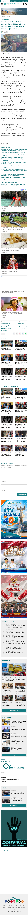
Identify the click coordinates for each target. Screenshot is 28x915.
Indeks (3, 905)
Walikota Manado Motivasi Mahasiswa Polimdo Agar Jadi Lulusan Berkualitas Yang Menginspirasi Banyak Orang (13, 154)
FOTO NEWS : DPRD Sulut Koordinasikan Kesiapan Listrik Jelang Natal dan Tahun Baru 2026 (20, 692)
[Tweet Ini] (17, 334)
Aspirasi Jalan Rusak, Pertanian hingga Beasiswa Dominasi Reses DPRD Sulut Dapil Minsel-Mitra (18, 792)
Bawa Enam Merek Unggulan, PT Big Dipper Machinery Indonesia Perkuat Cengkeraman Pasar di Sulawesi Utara (18, 721)
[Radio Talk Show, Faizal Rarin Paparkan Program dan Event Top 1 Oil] (21, 357)
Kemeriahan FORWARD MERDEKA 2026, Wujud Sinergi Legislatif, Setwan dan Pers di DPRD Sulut (15, 626)
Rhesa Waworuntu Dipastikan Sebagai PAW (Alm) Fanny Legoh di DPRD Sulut (21, 325)
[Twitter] (8, 901)
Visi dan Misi (10, 905)
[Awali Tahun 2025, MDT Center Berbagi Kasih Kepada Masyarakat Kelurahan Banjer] (7, 434)
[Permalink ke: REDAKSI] (2, 31)
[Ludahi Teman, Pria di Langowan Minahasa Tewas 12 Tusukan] (7, 371)
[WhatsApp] (17, 901)
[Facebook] (6, 901)
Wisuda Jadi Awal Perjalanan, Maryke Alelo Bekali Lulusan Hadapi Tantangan (15, 642)
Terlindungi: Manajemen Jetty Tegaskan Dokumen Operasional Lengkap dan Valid (15, 637)
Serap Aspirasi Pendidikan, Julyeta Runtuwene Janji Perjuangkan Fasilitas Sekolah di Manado (14, 150)
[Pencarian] (26, 4)
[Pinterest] (11, 901)
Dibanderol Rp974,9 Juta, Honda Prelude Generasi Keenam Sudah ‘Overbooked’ (18, 749)
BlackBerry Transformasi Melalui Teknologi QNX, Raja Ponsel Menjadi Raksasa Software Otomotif (18, 735)
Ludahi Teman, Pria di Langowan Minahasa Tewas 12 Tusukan (13, 166)
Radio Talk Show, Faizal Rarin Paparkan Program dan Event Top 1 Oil (13, 163)
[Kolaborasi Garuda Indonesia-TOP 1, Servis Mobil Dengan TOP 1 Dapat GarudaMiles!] (6, 729)
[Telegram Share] (23, 334)
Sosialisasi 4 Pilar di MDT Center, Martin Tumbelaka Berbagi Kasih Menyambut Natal (14, 181)
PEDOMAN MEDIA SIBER (7, 775)
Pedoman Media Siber (20, 905)
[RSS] (22, 901)
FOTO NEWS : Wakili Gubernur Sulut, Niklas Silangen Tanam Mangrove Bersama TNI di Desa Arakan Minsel (7, 704)
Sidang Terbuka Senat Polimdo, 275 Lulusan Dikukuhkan (14, 653)
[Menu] (2, 4)
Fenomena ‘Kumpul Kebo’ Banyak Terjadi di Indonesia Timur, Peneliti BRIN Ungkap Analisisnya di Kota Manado (18, 742)
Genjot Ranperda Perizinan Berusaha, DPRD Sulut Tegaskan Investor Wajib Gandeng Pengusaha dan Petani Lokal (17, 799)
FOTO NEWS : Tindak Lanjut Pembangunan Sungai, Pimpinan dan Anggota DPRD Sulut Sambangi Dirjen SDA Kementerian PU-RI (20, 704)
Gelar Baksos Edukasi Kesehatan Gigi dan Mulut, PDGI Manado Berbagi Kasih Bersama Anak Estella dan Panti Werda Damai (14, 171)
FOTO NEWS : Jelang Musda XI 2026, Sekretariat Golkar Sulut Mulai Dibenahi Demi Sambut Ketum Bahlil (13, 679)
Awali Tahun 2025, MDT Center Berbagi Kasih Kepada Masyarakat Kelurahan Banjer (12, 174)
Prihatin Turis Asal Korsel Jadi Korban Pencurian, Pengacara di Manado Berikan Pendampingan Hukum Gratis (13, 159)
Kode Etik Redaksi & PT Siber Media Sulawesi (14, 907)
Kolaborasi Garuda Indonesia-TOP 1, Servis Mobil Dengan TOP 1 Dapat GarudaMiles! (18, 728)
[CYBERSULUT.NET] (11, 4)
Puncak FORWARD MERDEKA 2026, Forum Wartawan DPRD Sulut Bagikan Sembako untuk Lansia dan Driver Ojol (15, 631)
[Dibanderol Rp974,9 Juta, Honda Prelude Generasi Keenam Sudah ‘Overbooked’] (6, 749)
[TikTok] (20, 901)
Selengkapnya (13, 710)
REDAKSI (6, 31)
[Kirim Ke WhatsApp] (26, 334)
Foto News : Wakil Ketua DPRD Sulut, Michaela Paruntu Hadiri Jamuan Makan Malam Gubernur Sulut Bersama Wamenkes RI (7, 692)
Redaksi (14, 909)
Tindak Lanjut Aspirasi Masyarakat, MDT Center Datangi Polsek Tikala (13, 178)
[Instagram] (14, 901)
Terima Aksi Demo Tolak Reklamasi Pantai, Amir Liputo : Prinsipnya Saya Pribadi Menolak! (13, 185)
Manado (7, 19)
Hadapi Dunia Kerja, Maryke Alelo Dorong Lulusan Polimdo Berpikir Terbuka (14, 647)
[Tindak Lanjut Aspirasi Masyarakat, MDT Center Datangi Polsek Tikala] (21, 434)
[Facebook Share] (14, 334)
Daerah (3, 19)
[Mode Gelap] (23, 4)
